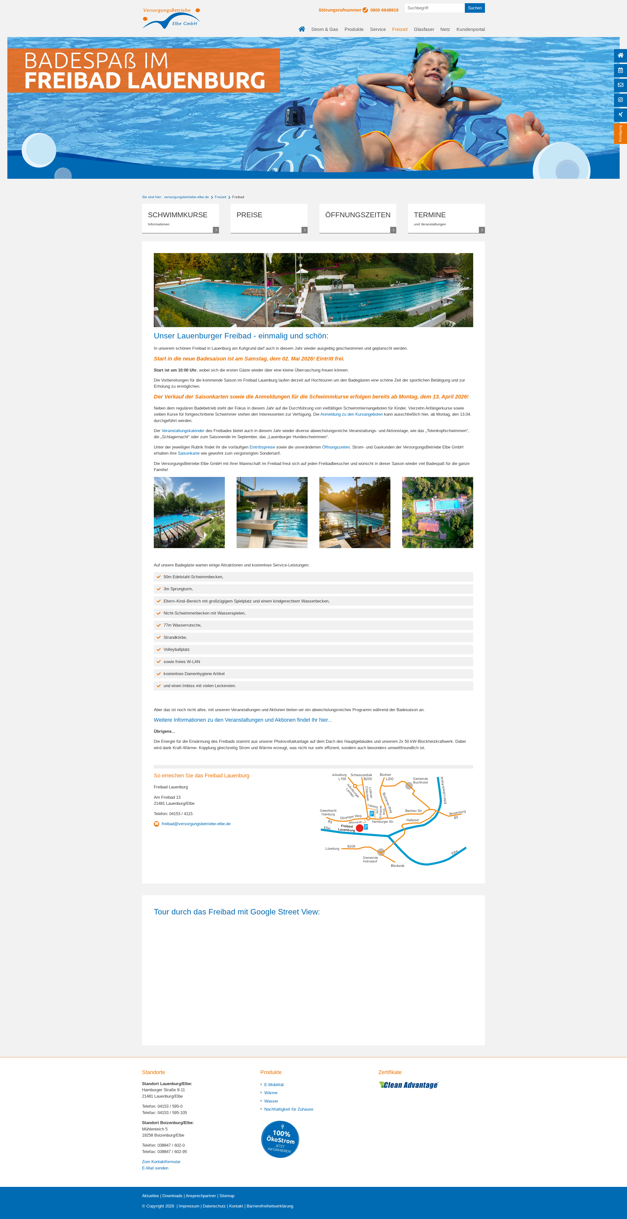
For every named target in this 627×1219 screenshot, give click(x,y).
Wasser (271, 1101)
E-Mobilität (274, 1084)
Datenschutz (214, 1206)
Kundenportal (471, 29)
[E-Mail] (620, 85)
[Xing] (620, 115)
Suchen (475, 8)
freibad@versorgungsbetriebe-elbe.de (196, 823)
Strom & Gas (324, 29)
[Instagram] (620, 100)
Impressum (189, 1206)
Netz (445, 29)
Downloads (172, 1195)
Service (378, 29)
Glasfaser (424, 29)
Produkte (354, 29)
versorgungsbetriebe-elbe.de (186, 197)
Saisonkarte (189, 453)
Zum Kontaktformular (161, 1161)
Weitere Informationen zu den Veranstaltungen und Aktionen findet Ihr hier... (243, 720)
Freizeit (400, 29)
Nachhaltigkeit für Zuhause (288, 1109)
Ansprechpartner (201, 1195)
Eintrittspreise (262, 447)
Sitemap (226, 1195)
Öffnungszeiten (336, 447)
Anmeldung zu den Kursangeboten (351, 414)
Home (303, 25)
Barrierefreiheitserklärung (270, 1206)
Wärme (270, 1093)
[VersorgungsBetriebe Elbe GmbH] (171, 18)
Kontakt (236, 1206)
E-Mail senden (155, 1168)
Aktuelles (150, 1195)
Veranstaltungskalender (183, 430)
